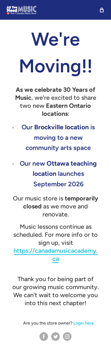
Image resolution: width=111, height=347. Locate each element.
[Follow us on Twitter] (55, 336)
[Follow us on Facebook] (43, 336)
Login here (83, 323)
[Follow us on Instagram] (67, 336)
